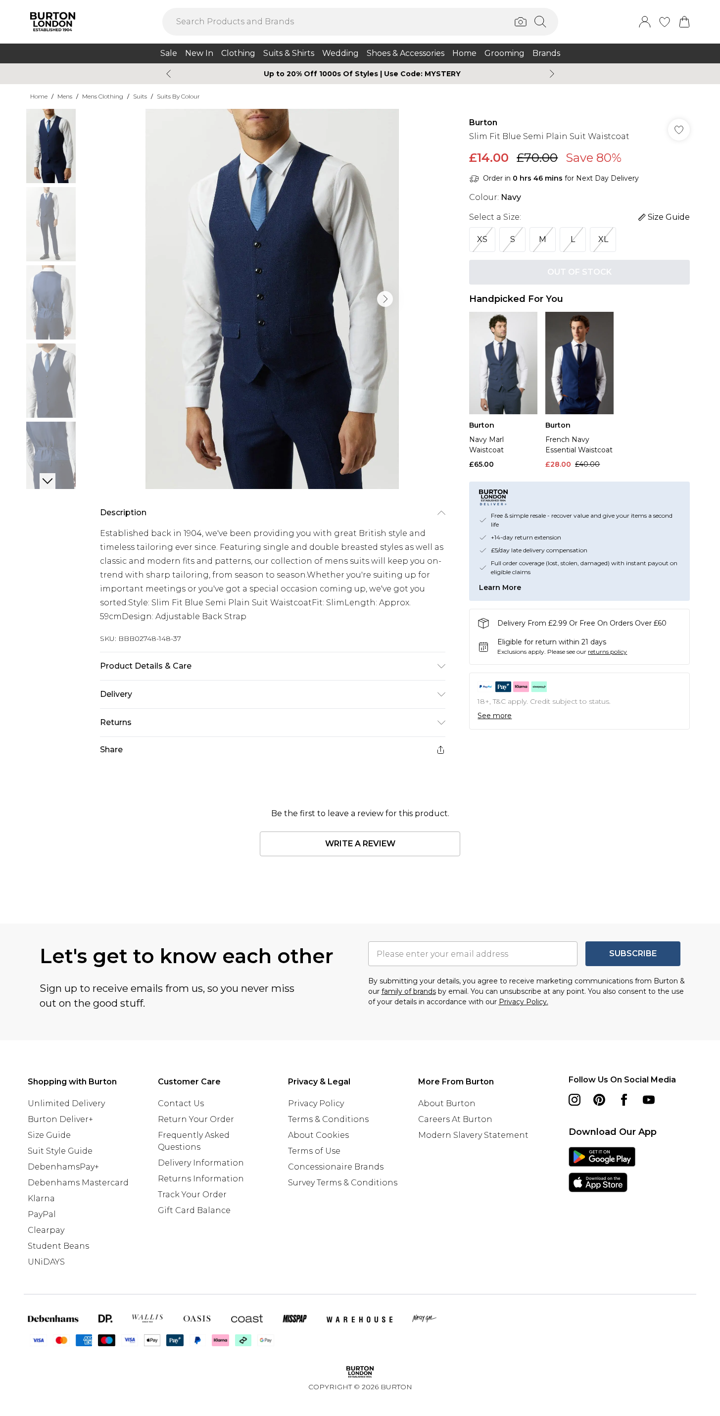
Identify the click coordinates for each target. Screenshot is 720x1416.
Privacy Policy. (523, 1001)
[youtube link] (649, 1100)
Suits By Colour (178, 96)
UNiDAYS (46, 1262)
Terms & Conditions (328, 1119)
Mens (64, 96)
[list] (272, 299)
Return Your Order (196, 1119)
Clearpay (46, 1230)
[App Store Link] (602, 1169)
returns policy (607, 651)
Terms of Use (314, 1151)
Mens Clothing (102, 96)
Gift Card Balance (194, 1210)
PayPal (42, 1214)
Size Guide (49, 1135)
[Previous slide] (168, 74)
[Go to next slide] (385, 299)
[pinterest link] (599, 1100)
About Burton (447, 1103)
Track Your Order (192, 1194)
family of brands (409, 991)
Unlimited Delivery (66, 1103)
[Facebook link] (624, 1100)
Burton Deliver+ (60, 1119)
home (39, 96)
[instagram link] (574, 1100)
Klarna (41, 1198)
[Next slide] (552, 74)
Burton (483, 122)
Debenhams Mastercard (78, 1182)
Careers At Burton (455, 1119)
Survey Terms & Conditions (342, 1182)
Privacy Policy (316, 1103)
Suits (140, 96)
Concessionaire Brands (336, 1167)
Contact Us (181, 1103)
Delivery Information (201, 1163)
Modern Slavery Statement (473, 1135)
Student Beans (58, 1246)
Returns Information (201, 1178)
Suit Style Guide (60, 1151)
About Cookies (318, 1135)
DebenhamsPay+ (63, 1167)
